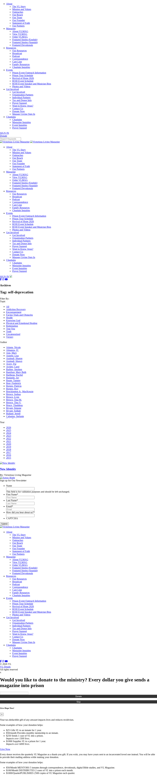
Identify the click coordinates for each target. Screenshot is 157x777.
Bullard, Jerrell (13, 413)
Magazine (11, 28)
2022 (8, 438)
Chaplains (11, 117)
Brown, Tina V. (13, 402)
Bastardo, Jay (12, 377)
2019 (8, 446)
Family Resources (21, 64)
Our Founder (18, 20)
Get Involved (12, 89)
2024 (8, 433)
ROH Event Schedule (22, 81)
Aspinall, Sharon (14, 358)
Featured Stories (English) (24, 39)
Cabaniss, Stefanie (15, 416)
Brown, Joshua (13, 394)
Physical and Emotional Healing (21, 323)
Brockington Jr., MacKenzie (19, 391)
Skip (78, 702)
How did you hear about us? (20, 512)
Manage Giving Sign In (23, 114)
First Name (12, 494)
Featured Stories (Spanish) (25, 42)
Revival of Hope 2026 (23, 78)
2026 (8, 427)
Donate (78, 696)
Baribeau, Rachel (14, 375)
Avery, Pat (11, 364)
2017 (8, 452)
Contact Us (17, 108)
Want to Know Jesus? (22, 105)
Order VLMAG (20, 37)
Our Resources (19, 50)
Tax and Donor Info (22, 100)
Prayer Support (19, 103)
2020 (8, 444)
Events (9, 70)
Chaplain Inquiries (21, 67)
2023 (8, 435)
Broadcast (17, 53)
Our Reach (17, 14)
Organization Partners (22, 94)
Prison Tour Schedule (22, 75)
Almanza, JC (12, 350)
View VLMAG (19, 34)
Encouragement (13, 312)
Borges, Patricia (13, 386)
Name (9, 485)
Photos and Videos (21, 86)
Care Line (17, 61)
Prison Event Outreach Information (29, 72)
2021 (8, 441)
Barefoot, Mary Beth (16, 372)
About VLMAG (20, 31)
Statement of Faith (21, 23)
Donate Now (18, 111)
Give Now (5, 749)
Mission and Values (21, 9)
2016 (8, 455)
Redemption (12, 326)
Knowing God (13, 320)
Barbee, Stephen (14, 369)
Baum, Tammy (13, 380)
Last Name (12, 500)
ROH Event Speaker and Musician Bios (31, 83)
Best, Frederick (13, 383)
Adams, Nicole (13, 347)
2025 (8, 430)
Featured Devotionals (22, 45)
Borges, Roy (12, 388)
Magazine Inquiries (21, 122)
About (9, 3)
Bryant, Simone (13, 408)
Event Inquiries (19, 125)
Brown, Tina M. (14, 399)
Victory (9, 337)
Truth (8, 331)
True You (10, 328)
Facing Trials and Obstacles (19, 315)
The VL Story (19, 6)
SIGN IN (4, 133)
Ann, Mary (11, 353)
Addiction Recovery (16, 309)
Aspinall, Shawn (14, 361)
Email (9, 506)
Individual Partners (21, 97)
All (7, 306)
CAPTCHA (12, 518)
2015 (8, 458)
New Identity (8, 469)
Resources (11, 48)
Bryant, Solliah (13, 410)
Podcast (16, 56)
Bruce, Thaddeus (14, 405)
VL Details (5, 666)
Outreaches (17, 12)
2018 (8, 449)
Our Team (17, 17)
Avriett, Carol (12, 366)
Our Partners (18, 26)
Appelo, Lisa (12, 355)
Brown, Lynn (12, 397)
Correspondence (20, 59)
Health (9, 317)
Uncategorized (13, 334)
